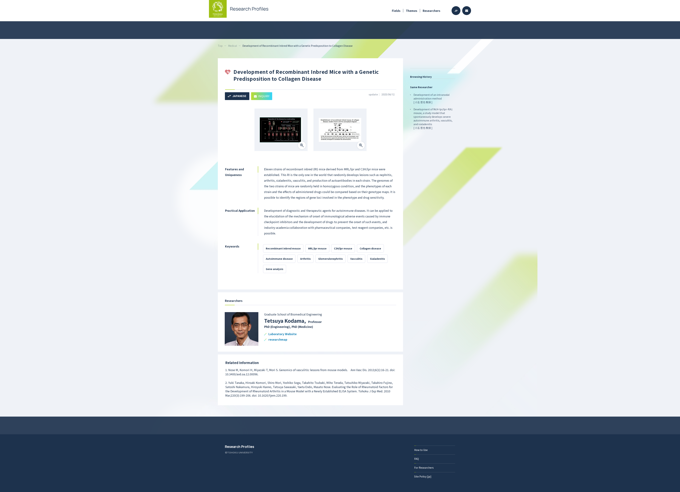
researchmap (277, 339)
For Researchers (424, 467)
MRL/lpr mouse (317, 248)
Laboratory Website (282, 334)
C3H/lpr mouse (343, 248)
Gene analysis (274, 269)
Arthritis (305, 258)
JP (456, 11)
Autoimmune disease (279, 258)
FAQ (416, 458)
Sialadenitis (377, 258)
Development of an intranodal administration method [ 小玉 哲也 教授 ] (431, 98)
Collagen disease (370, 248)
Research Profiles (239, 446)
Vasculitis (356, 258)
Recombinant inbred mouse (283, 248)
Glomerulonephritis (330, 258)
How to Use (421, 450)
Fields (396, 10)
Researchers (431, 10)
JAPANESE (239, 96)
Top (220, 45)
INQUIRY (263, 96)
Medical (232, 45)
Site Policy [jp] (422, 476)
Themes (411, 10)
